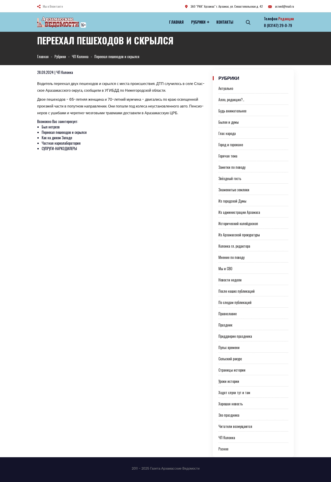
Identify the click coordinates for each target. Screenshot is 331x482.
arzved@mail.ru (284, 6)
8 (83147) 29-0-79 (278, 25)
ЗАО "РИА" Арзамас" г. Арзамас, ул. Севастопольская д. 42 (226, 6)
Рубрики (198, 22)
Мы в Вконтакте (53, 6)
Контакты (224, 22)
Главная (176, 22)
